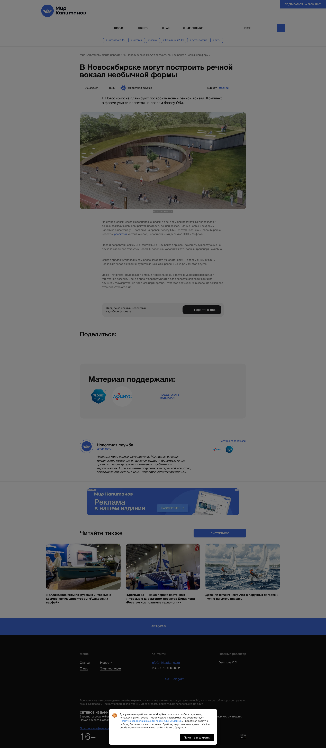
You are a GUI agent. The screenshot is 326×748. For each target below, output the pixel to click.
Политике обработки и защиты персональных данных (151, 720)
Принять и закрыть (197, 737)
